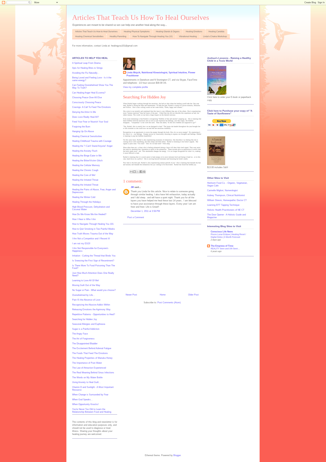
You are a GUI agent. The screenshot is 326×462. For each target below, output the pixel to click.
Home (163, 294)
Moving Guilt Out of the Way (86, 285)
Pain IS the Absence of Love (86, 300)
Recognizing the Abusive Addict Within (91, 304)
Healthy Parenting (118, 36)
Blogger (177, 455)
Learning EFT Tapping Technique (223, 205)
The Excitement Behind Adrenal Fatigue (91, 348)
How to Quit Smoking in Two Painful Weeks (93, 229)
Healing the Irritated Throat (85, 180)
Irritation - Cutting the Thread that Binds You (93, 255)
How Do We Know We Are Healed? (89, 214)
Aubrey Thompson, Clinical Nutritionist (226, 195)
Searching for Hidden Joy (84, 319)
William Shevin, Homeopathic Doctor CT (227, 200)
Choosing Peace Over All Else (87, 97)
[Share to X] (137, 171)
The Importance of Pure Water (87, 363)
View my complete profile (135, 87)
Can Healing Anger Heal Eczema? (88, 92)
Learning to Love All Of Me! (85, 280)
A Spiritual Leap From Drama (86, 63)
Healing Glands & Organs (167, 31)
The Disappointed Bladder (84, 343)
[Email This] (131, 171)
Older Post (193, 294)
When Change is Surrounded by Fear (90, 394)
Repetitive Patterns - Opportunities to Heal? (93, 314)
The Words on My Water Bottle (87, 377)
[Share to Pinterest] (144, 171)
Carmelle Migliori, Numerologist (222, 190)
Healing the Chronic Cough (85, 170)
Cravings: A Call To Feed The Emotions (91, 107)
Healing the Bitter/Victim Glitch (87, 160)
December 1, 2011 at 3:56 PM (145, 211)
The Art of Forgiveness (83, 338)
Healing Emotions (194, 31)
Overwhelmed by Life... (83, 295)
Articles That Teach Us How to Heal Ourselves (96, 31)
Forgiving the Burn (81, 126)
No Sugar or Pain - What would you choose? (94, 290)
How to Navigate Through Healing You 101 (93, 224)
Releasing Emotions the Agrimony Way (91, 309)
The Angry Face (80, 333)
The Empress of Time (222, 246)
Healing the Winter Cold (83, 197)
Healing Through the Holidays (86, 202)
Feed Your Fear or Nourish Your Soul (90, 121)
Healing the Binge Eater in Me (87, 155)
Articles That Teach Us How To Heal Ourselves (140, 17)
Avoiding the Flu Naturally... (85, 73)
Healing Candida (216, 31)
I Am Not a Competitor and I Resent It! (91, 238)
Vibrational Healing (188, 36)
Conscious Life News (222, 231)
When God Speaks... (82, 399)
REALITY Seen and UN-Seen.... (225, 248)
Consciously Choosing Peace (86, 102)
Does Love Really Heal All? (85, 117)
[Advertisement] (162, 257)
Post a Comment (135, 217)
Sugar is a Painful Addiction (85, 329)
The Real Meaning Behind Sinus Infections (93, 372)
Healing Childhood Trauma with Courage (91, 141)
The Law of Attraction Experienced (89, 368)
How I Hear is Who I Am (84, 219)
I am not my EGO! (81, 243)
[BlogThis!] (134, 171)
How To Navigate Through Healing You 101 (153, 36)
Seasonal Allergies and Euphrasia (88, 324)
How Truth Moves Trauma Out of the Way (92, 233)
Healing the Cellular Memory (86, 165)
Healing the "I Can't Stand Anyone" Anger (92, 146)
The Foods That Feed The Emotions (90, 353)
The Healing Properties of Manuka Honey (92, 358)
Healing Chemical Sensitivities (89, 36)
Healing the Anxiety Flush (84, 151)
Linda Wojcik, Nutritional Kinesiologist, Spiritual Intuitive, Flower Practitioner (160, 74)
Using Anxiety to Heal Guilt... (86, 382)
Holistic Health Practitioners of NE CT (225, 210)
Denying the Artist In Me (84, 112)
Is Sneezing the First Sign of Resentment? (93, 260)
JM (132, 187)
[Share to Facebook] (141, 171)
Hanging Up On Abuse (83, 131)
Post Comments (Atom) (169, 302)
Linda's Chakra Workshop (215, 36)
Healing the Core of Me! (83, 175)
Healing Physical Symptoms (137, 31)
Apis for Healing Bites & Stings (87, 68)
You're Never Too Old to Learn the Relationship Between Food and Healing (91, 410)
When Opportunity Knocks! (85, 404)
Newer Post (131, 294)
